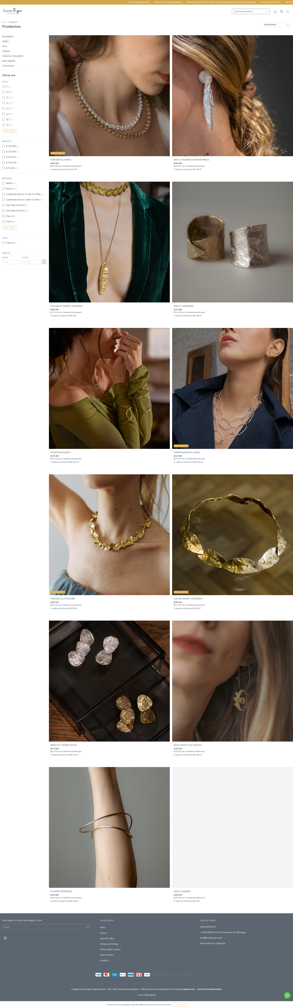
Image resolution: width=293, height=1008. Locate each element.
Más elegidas (8, 61)
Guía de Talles (107, 938)
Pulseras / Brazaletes (12, 56)
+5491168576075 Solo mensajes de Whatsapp (223, 932)
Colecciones (8, 66)
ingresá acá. (189, 989)
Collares (6, 51)
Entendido (180, 1004)
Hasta (25, 257)
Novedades (7, 36)
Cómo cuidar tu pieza (110, 949)
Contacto (104, 960)
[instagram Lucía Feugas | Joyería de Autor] (5, 938)
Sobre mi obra (107, 955)
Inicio (4, 22)
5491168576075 (208, 927)
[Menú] (287, 12)
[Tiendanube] (146, 995)
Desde (5, 257)
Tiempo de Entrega (109, 944)
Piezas (103, 933)
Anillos (5, 41)
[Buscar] (267, 11)
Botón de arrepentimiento (209, 989)
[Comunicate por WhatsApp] (287, 995)
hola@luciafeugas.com (211, 938)
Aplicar (44, 262)
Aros (4, 46)
